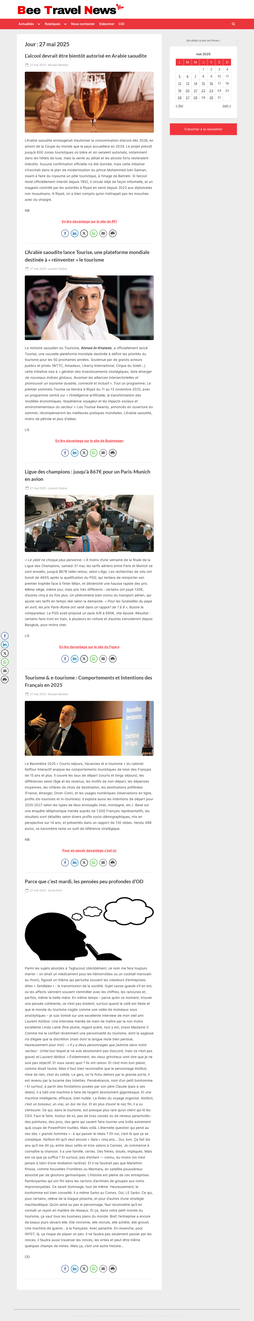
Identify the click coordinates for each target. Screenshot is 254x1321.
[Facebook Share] (65, 233)
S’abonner (106, 24)
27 (188, 98)
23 (211, 91)
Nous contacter (83, 24)
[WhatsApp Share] (93, 233)
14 (195, 83)
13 (187, 83)
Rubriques (52, 24)
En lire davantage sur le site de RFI (89, 221)
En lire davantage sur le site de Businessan (89, 441)
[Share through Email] (103, 233)
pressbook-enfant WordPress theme (159, 1315)
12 (179, 83)
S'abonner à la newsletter (203, 129)
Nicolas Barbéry (58, 65)
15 (203, 83)
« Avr (179, 106)
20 (188, 91)
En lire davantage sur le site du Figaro (89, 647)
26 (180, 98)
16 (211, 83)
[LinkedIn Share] (74, 233)
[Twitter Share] (84, 233)
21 (195, 91)
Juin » (226, 106)
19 (179, 91)
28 (195, 98)
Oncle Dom (55, 890)
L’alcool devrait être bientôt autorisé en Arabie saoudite (86, 56)
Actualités (26, 24)
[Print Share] (112, 233)
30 (211, 98)
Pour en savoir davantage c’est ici (89, 850)
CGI (121, 24)
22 (203, 91)
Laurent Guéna (57, 268)
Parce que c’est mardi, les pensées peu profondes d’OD (84, 881)
